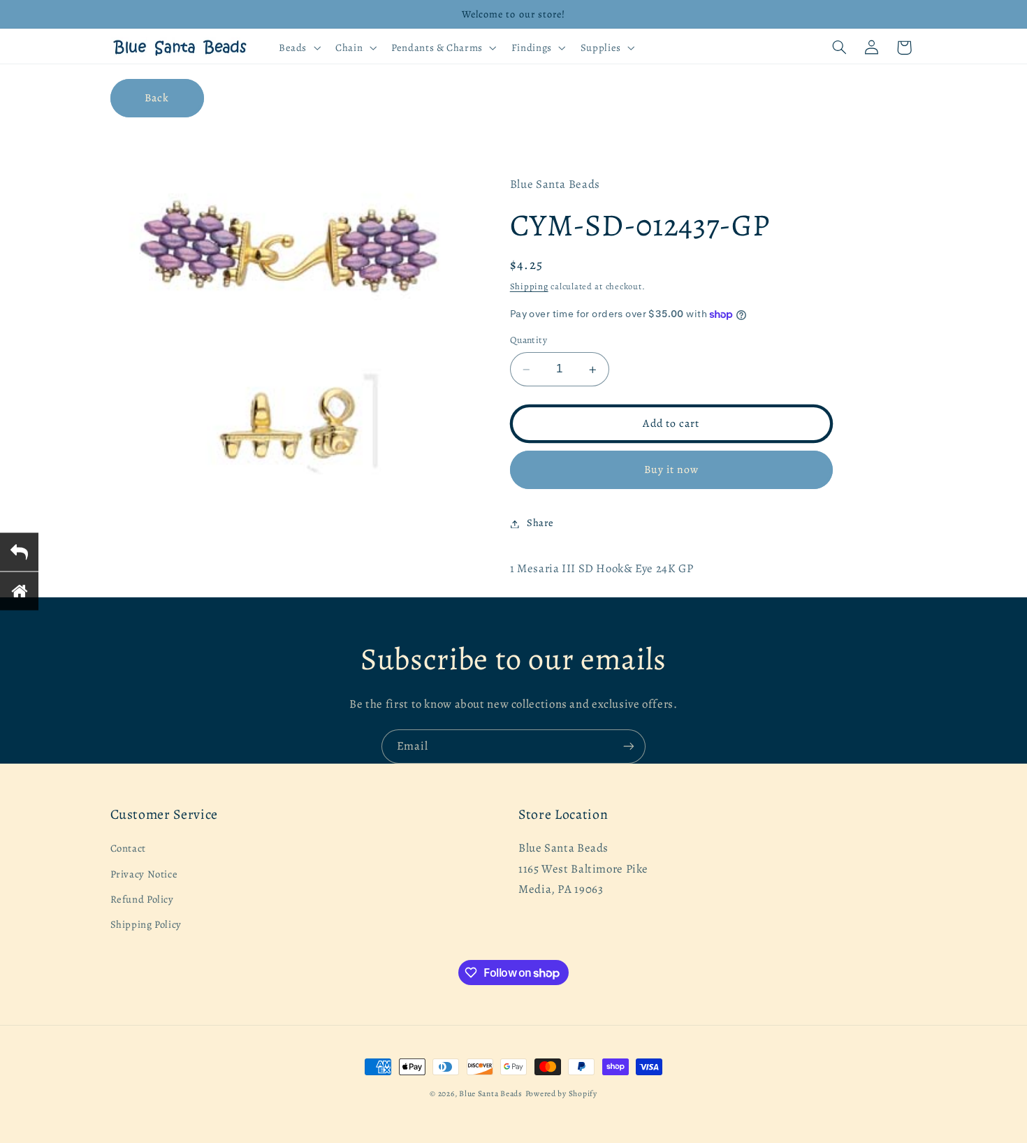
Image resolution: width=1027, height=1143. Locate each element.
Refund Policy (142, 899)
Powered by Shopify (561, 1093)
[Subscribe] (629, 746)
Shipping (529, 287)
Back (157, 97)
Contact (128, 849)
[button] (298, 47)
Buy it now (671, 470)
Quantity (528, 340)
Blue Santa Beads (491, 1093)
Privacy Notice (144, 874)
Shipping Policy (146, 925)
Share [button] (540, 523)
